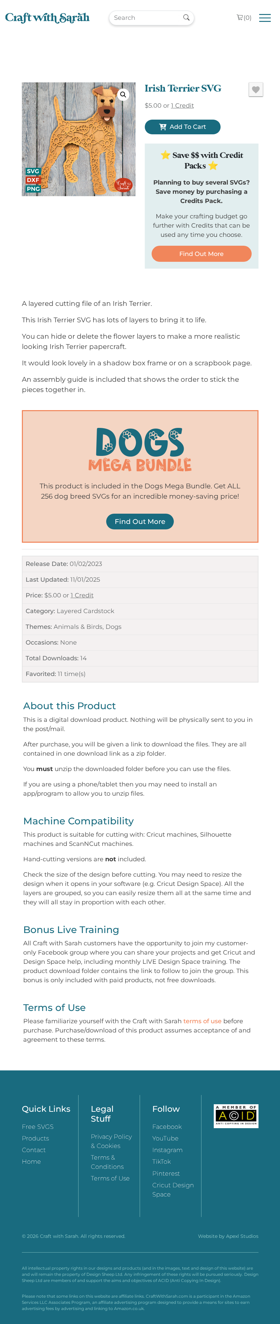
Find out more (201, 254)
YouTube (165, 1138)
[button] (123, 95)
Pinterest (166, 1173)
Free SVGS (38, 1127)
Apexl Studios (242, 1236)
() (247, 18)
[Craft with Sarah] (47, 18)
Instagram (167, 1150)
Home (31, 1161)
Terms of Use (110, 1178)
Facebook (167, 1127)
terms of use (202, 1021)
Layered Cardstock (85, 611)
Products (35, 1138)
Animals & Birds (78, 627)
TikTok (161, 1161)
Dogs (114, 627)
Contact (34, 1150)
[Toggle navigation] (265, 18)
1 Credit (82, 595)
